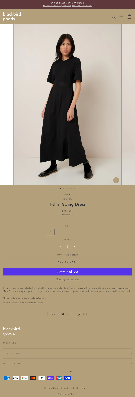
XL (83, 232)
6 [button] (75, 189)
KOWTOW (67, 199)
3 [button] (67, 189)
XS (50, 232)
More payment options (67, 279)
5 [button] (72, 189)
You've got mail (13, 363)
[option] (67, 4)
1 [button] (61, 189)
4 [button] (69, 189)
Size (67, 226)
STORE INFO (9, 343)
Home (67, 194)
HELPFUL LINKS (11, 353)
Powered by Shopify (67, 394)
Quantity (67, 239)
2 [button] (64, 189)
